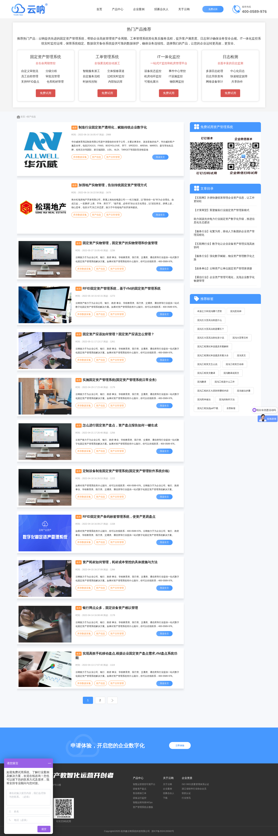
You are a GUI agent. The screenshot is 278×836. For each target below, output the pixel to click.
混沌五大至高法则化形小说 (210, 337)
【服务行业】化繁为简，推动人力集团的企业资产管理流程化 (224, 233)
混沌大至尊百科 (240, 337)
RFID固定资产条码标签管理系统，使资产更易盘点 (119, 516)
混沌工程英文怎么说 (207, 364)
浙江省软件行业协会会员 (194, 788)
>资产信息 (31, 116)
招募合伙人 (161, 9)
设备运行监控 (139, 798)
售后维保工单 (139, 793)
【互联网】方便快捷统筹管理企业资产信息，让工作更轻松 (224, 199)
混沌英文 (241, 355)
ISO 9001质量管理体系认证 (195, 784)
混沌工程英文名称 (235, 364)
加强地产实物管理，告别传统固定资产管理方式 (113, 185)
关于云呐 (184, 9)
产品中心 (117, 9)
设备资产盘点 (139, 788)
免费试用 (213, 9)
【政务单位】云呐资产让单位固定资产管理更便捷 (223, 268)
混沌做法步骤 (243, 390)
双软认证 (186, 793)
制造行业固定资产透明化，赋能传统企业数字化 (113, 127)
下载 (165, 798)
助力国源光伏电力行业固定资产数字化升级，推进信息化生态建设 (224, 220)
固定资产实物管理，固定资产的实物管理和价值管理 (120, 243)
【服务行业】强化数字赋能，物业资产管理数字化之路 (224, 257)
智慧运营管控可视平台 (144, 784)
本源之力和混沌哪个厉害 (209, 311)
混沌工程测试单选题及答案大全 (213, 355)
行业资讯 (186, 798)
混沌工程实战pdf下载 (207, 408)
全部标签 (231, 408)
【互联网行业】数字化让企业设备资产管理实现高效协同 (224, 245)
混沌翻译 (201, 381)
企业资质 (187, 778)
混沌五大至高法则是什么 (209, 320)
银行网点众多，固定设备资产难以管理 (110, 607)
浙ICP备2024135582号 (162, 831)
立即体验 (179, 745)
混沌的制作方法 (227, 399)
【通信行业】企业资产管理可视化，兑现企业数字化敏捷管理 (224, 279)
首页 (99, 9)
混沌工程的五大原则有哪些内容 (213, 390)
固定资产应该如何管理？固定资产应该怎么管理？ (118, 334)
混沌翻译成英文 (231, 373)
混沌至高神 (235, 311)
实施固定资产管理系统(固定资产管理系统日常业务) (119, 380)
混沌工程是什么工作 (225, 381)
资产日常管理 (113, 157)
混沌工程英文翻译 (206, 373)
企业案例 (138, 9)
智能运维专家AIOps (143, 802)
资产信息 (96, 157)
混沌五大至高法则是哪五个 (210, 329)
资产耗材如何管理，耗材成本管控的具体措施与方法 (120, 562)
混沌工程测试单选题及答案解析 (213, 346)
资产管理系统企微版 (143, 807)
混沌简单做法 (204, 399)
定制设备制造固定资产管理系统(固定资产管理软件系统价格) (126, 471)
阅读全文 (160, 157)
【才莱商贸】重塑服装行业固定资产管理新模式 (221, 210)
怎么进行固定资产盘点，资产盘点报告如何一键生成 (120, 425)
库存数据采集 (80, 157)
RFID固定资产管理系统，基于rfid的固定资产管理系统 (122, 288)
